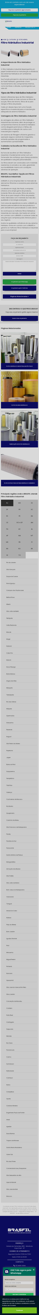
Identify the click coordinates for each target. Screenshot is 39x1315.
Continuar (19, 1310)
